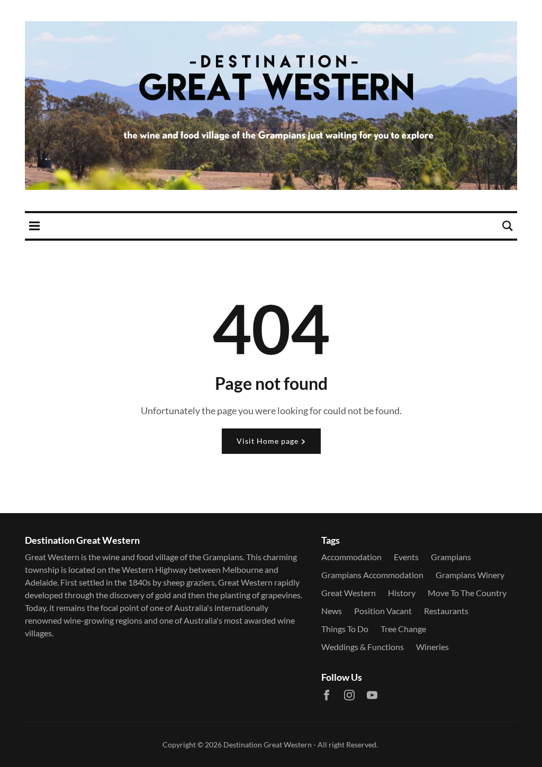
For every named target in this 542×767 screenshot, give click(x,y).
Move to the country (467, 593)
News (331, 611)
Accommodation (351, 557)
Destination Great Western (267, 744)
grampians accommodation (372, 575)
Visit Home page (269, 440)
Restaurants (446, 611)
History (401, 593)
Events (406, 557)
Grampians (451, 557)
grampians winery (470, 575)
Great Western (348, 593)
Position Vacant (383, 611)
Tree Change (403, 629)
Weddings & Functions (362, 647)
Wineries (432, 647)
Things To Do (344, 629)
